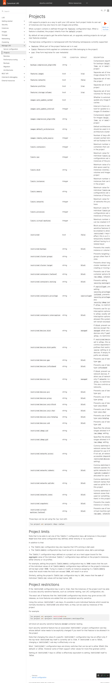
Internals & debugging (9, 77)
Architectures (8, 70)
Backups (7, 63)
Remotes (7, 56)
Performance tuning (11, 59)
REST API (5, 73)
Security (5, 24)
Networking (6, 38)
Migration (7, 66)
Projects (7, 52)
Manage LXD (6, 45)
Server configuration (11, 49)
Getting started (7, 21)
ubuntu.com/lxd (45, 3)
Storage (4, 35)
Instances (5, 28)
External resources (8, 80)
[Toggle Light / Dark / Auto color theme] (105, 10)
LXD (3, 17)
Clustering (5, 42)
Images (4, 31)
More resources (75, 3)
